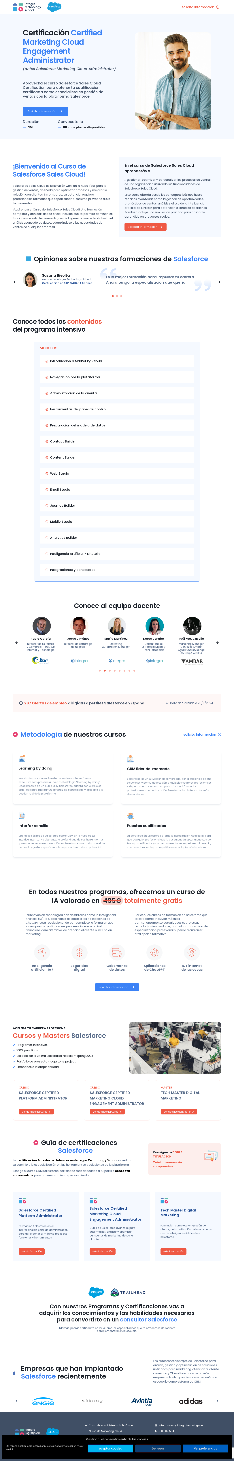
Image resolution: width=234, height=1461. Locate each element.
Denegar (158, 1448)
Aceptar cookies (110, 1448)
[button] (14, 282)
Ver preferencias (205, 1448)
